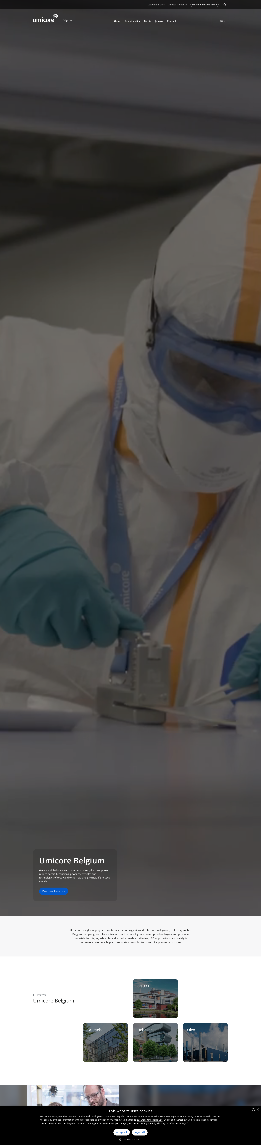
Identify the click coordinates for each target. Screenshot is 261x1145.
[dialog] (130, 1125)
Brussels (94, 1029)
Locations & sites (156, 4)
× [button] (257, 1110)
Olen (191, 1029)
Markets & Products (177, 4)
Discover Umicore (53, 891)
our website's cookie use (150, 1119)
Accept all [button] (121, 1132)
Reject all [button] (140, 1132)
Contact (171, 21)
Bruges (143, 986)
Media (147, 21)
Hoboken (145, 1029)
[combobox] (253, 1109)
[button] (130, 1139)
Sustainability (132, 21)
